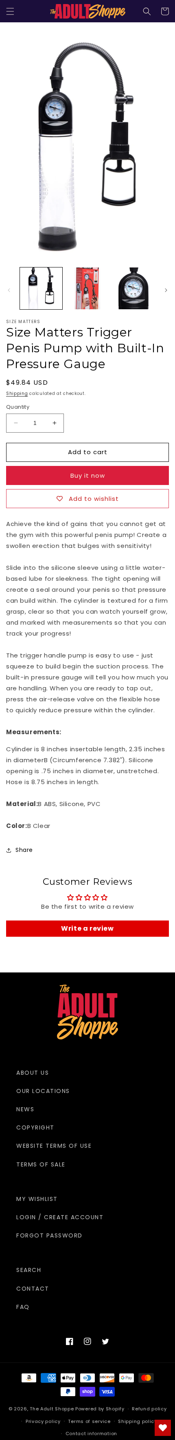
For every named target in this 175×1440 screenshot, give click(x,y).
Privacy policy (43, 1421)
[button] (10, 11)
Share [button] (24, 850)
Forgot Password (49, 1235)
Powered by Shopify (100, 1409)
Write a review (87, 928)
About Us (32, 1073)
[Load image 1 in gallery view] (41, 288)
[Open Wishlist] (163, 1428)
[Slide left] (9, 290)
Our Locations (43, 1091)
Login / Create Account (59, 1217)
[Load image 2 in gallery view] (87, 288)
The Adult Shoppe (52, 1409)
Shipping (17, 393)
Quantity (17, 407)
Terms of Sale (41, 1164)
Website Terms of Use (54, 1146)
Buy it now (87, 475)
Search (28, 1270)
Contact (32, 1289)
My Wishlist (37, 1199)
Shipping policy (137, 1421)
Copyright (35, 1127)
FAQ (23, 1307)
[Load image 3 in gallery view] (133, 288)
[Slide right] (166, 290)
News (25, 1109)
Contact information (91, 1433)
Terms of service (89, 1421)
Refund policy (149, 1409)
